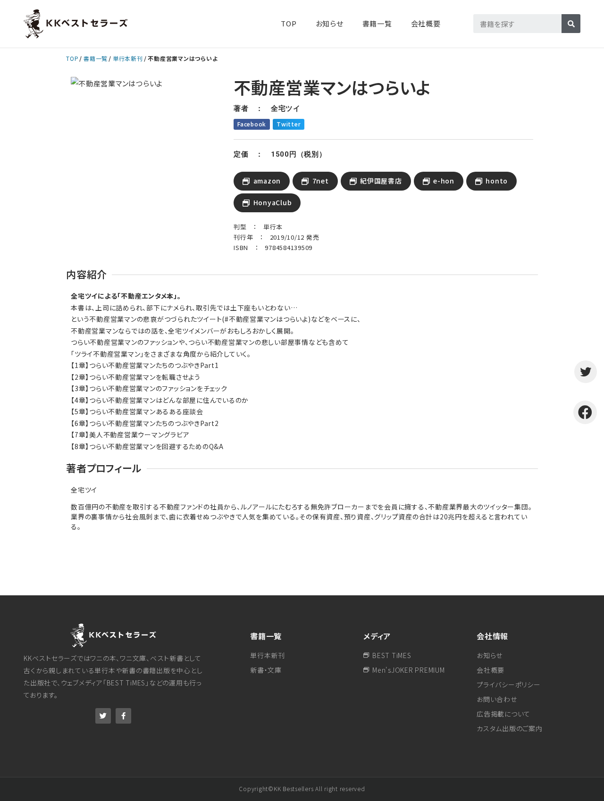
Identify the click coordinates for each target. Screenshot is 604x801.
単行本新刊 (128, 58)
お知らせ (330, 23)
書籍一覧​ (377, 23)
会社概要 (426, 23)
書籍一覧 (96, 58)
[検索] (571, 23)
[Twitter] (103, 716)
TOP (288, 23)
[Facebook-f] (123, 716)
